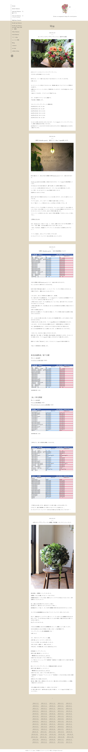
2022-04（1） (36, 721)
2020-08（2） (61, 726)
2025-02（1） (44, 708)
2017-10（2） (61, 742)
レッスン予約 (15, 40)
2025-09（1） (69, 703)
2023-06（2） (53, 713)
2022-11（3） (61, 716)
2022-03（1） (44, 721)
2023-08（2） (36, 713)
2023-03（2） (36, 716)
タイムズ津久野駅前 (36, 402)
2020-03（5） (61, 729)
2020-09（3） (53, 726)
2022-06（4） (61, 718)
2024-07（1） (52, 708)
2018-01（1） (53, 742)
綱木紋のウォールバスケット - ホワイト (41, 655)
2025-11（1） (53, 703)
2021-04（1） (36, 726)
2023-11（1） (53, 711)
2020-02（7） (69, 729)
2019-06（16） (53, 734)
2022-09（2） (36, 718)
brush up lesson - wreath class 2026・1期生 (17, 27)
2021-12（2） (69, 721)
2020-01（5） (35, 731)
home (13, 6)
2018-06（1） (69, 739)
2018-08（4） (53, 739)
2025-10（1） (61, 703)
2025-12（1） (44, 703)
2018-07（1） (61, 739)
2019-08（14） (35, 734)
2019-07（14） (44, 734)
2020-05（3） (44, 729)
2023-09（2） (69, 711)
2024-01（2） (44, 711)
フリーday (15, 37)
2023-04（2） (69, 713)
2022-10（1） (69, 716)
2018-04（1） (36, 742)
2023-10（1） (61, 711)
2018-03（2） (44, 742)
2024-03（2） (69, 708)
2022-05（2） (69, 718)
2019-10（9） (61, 731)
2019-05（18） (61, 734)
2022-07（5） (53, 718)
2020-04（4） (53, 729)
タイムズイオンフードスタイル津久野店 (41, 404)
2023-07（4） (44, 713)
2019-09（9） (69, 731)
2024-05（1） (61, 708)
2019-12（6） (44, 731)
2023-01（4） (44, 716)
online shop (15, 51)
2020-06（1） (36, 729)
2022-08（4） (44, 718)
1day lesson (15, 31)
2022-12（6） (53, 716)
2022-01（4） (61, 721)
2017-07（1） (69, 742)
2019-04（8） (70, 734)
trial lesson (15, 34)
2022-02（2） (53, 721)
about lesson (16, 8)
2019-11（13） (52, 731)
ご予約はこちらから (35, 219)
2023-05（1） (61, 713)
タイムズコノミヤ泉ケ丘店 (37, 360)
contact (14, 45)
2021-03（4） (44, 726)
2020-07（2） (69, 726)
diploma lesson (16, 20)
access (14, 48)
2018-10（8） (36, 739)
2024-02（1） (36, 711)
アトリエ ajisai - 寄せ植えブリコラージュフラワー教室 (40, 750)
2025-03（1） (36, 708)
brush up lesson (17, 23)
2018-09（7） (44, 739)
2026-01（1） (36, 703)
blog (13, 42)
